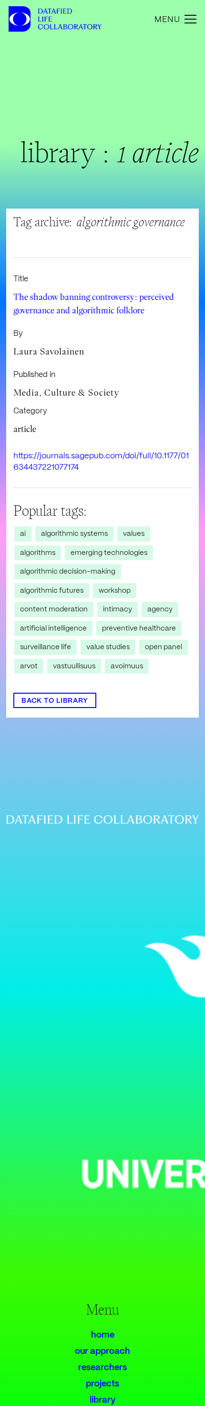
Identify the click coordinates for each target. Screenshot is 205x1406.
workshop (115, 590)
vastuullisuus (74, 666)
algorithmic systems (74, 533)
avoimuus (127, 666)
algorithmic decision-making (67, 571)
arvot (29, 666)
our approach (102, 1350)
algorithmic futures (51, 590)
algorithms (37, 552)
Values (133, 533)
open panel (163, 647)
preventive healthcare (139, 628)
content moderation (54, 609)
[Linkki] (20, 19)
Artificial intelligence (53, 628)
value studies (108, 647)
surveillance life (45, 647)
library (102, 1399)
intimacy (117, 609)
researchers (102, 1367)
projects (102, 1383)
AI (23, 533)
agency (160, 609)
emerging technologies (109, 552)
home (102, 1334)
